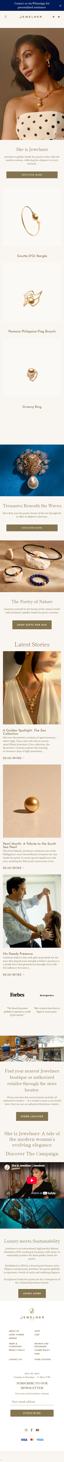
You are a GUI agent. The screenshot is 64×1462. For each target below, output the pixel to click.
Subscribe (32, 1413)
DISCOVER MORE (32, 175)
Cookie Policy (42, 1350)
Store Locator (43, 1359)
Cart (37, 1335)
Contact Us (15, 1359)
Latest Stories (16, 1335)
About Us (14, 1331)
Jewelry (13, 1338)
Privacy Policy (17, 1350)
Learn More (32, 1293)
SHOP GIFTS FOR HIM (32, 624)
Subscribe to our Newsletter (32, 1386)
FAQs (37, 1354)
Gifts (37, 1331)
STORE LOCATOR (32, 1116)
